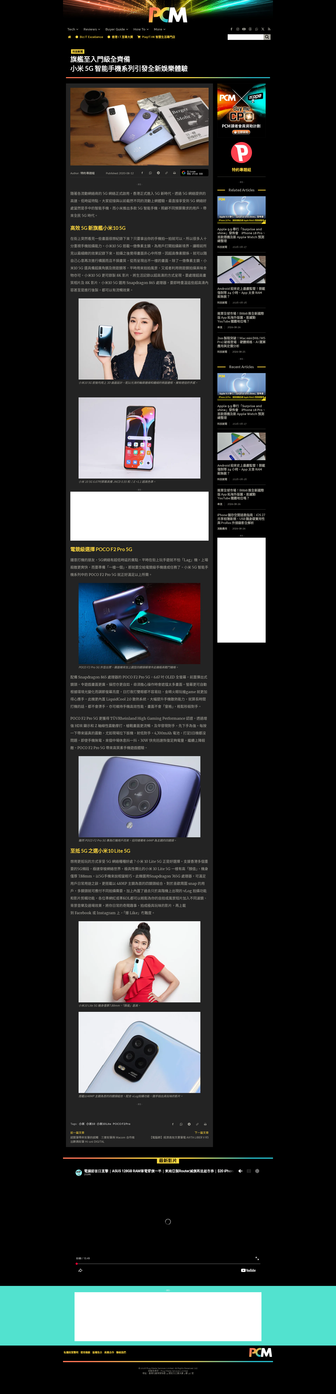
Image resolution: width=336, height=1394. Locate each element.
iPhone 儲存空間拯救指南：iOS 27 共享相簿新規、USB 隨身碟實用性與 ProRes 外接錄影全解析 (241, 519)
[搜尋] (267, 37)
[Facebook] (231, 29)
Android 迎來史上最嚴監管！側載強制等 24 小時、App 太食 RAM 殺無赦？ (241, 292)
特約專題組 (87, 173)
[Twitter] (263, 29)
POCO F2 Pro (121, 1123)
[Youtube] (244, 29)
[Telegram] (158, 172)
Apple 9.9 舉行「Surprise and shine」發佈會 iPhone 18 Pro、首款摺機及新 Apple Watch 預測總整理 (241, 235)
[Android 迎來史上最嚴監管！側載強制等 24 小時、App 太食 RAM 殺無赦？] (241, 270)
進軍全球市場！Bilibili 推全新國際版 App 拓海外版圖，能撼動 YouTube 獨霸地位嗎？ (240, 317)
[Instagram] (237, 29)
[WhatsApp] (150, 172)
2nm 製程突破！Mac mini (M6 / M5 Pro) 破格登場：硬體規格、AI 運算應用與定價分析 (241, 342)
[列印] (174, 172)
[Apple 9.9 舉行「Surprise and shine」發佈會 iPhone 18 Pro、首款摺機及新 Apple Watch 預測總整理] (241, 210)
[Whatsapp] (256, 29)
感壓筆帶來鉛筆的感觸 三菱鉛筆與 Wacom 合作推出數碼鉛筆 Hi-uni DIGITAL (102, 1139)
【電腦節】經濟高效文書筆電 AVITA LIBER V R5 (179, 1137)
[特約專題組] (241, 152)
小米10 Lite (104, 1123)
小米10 (90, 1123)
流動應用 (222, 528)
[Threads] (250, 29)
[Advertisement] (168, 516)
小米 (82, 1123)
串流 (219, 327)
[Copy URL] (166, 172)
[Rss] (269, 29)
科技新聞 (77, 51)
